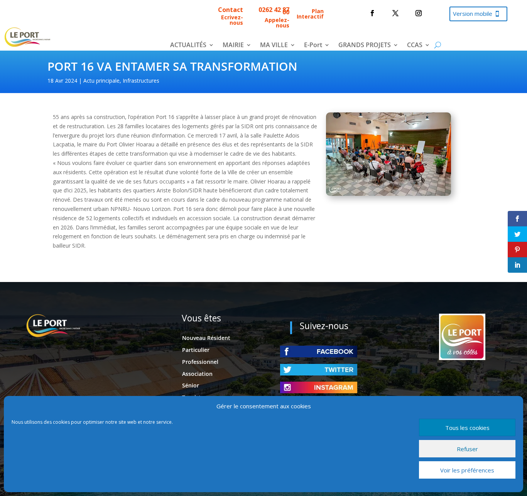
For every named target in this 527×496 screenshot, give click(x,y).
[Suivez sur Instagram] (418, 13)
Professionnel (200, 361)
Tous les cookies (467, 427)
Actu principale (101, 80)
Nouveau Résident (206, 337)
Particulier (195, 349)
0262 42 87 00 (273, 10)
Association (197, 373)
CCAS (414, 45)
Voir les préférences (467, 470)
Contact (230, 9)
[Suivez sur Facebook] (372, 13)
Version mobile (472, 13)
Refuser (467, 449)
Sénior (190, 385)
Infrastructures (141, 80)
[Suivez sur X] (395, 13)
